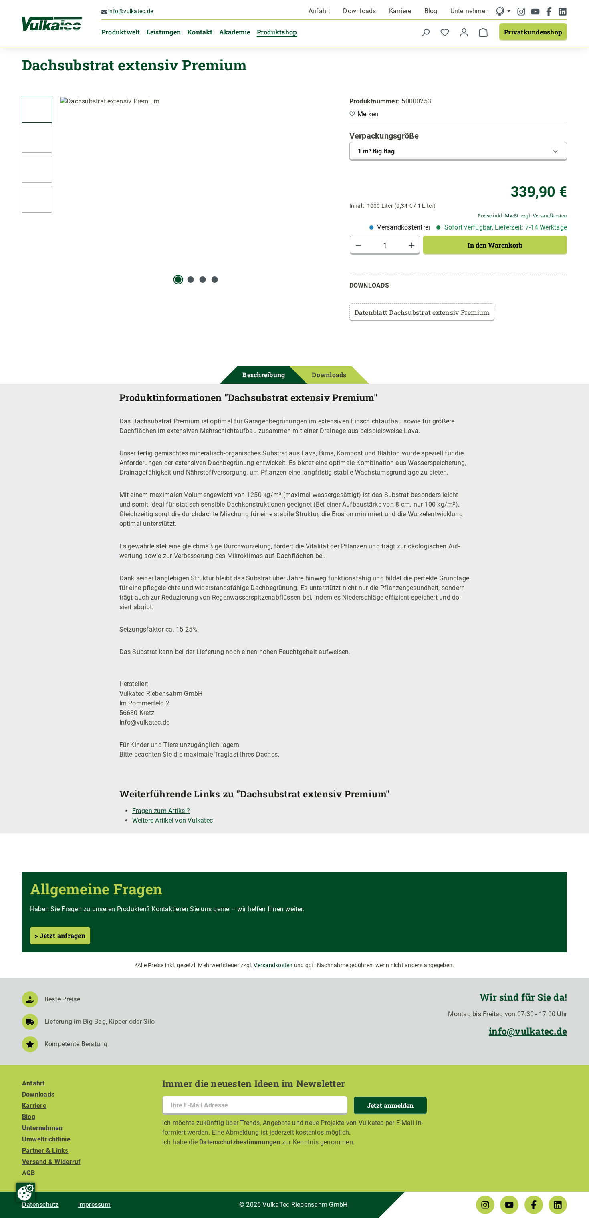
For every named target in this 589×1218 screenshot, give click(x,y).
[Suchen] (425, 32)
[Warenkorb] (483, 32)
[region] (177, 191)
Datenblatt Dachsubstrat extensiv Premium (422, 312)
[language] (502, 11)
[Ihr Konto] (464, 32)
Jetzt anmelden (390, 1105)
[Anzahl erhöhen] (411, 245)
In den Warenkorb (495, 245)
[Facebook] (550, 12)
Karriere (400, 11)
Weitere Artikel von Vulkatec (172, 820)
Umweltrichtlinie (46, 1139)
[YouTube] (536, 12)
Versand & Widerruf (51, 1162)
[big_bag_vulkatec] (196, 183)
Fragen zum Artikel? (161, 811)
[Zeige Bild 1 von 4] (178, 279)
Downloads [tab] (329, 374)
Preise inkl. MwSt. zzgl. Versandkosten (522, 215)
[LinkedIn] (562, 12)
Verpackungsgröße (384, 136)
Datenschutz (40, 1204)
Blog (431, 11)
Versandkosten (273, 965)
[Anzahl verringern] (358, 245)
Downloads (359, 11)
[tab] (263, 375)
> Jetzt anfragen (60, 935)
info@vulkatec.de (130, 11)
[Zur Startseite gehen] (52, 24)
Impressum (94, 1204)
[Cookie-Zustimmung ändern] (25, 1192)
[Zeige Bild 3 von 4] (203, 279)
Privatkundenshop (533, 32)
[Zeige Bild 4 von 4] (215, 279)
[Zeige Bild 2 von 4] (190, 279)
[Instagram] (522, 12)
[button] (37, 112)
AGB (28, 1173)
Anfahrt (320, 11)
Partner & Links (45, 1150)
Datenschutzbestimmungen (239, 1142)
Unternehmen (469, 11)
